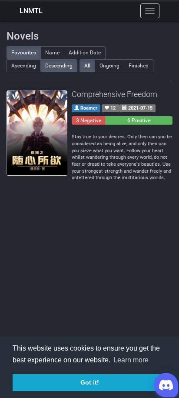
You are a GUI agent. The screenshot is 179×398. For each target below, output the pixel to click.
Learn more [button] (131, 360)
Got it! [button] (89, 382)
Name (52, 53)
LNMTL (31, 11)
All (87, 66)
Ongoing (109, 66)
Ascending (23, 66)
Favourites (23, 53)
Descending (59, 66)
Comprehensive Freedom (114, 94)
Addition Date (85, 53)
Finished (139, 66)
